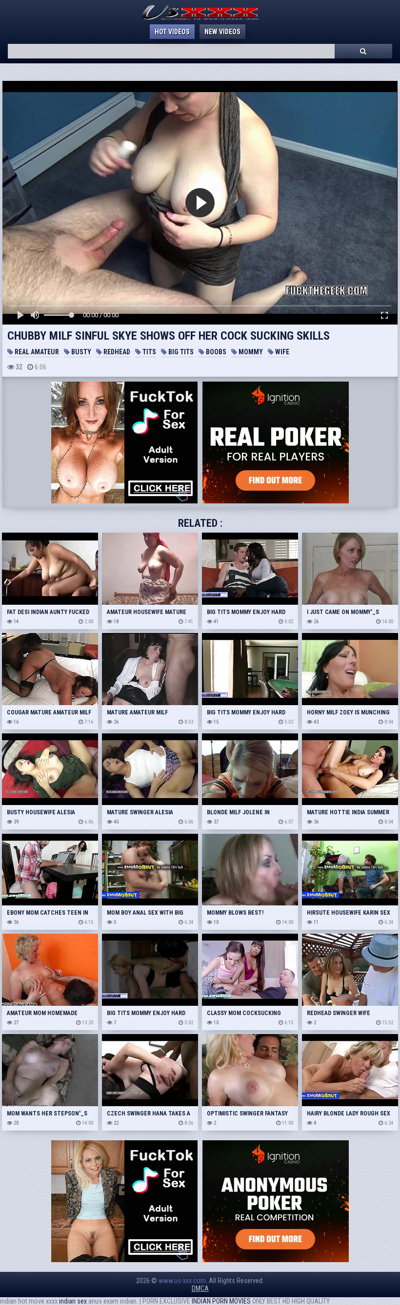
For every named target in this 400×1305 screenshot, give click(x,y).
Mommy (250, 352)
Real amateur (36, 352)
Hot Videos (172, 32)
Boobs (215, 352)
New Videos (222, 32)
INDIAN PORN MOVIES (221, 1301)
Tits (148, 352)
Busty (80, 352)
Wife (281, 352)
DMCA (200, 1288)
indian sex (73, 1301)
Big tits (180, 352)
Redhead (116, 352)
